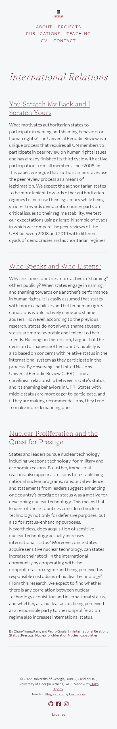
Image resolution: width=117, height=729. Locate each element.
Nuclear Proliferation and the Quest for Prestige (53, 437)
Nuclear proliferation (51, 635)
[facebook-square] (57, 704)
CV (44, 40)
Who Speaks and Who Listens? (55, 266)
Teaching (78, 33)
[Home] (58, 14)
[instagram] (65, 704)
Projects (69, 26)
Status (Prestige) (22, 635)
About (44, 26)
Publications (43, 33)
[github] (49, 704)
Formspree (77, 694)
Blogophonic (54, 694)
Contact (64, 40)
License (58, 714)
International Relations (90, 631)
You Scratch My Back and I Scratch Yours (49, 108)
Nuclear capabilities (82, 635)
